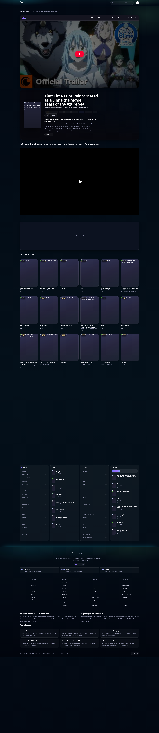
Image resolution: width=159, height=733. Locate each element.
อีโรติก (33, 591)
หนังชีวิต (85, 471)
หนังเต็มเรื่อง (55, 3)
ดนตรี (84, 524)
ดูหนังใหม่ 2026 (26, 478)
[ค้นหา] (112, 2)
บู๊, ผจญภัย (85, 511)
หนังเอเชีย (24, 481)
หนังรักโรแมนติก (86, 504)
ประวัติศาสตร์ (86, 521)
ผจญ (47, 115)
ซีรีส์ (33, 588)
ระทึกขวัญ (85, 478)
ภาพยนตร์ (33, 585)
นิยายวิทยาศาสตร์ (87, 488)
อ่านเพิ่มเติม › (49, 134)
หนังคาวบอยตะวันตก (87, 531)
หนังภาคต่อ (25, 474)
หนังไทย (24, 514)
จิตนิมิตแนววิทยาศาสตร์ (88, 514)
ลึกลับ (84, 494)
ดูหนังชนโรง (25, 497)
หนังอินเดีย (24, 511)
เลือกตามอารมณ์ (82, 3)
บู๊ (94, 585)
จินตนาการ (88, 112)
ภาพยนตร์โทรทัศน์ (87, 534)
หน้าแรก (33, 583)
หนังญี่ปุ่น (24, 524)
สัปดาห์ (124, 471)
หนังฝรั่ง (24, 471)
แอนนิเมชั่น (53, 115)
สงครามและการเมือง (87, 537)
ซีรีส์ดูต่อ (64, 3)
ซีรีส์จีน (24, 501)
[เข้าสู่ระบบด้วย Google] (137, 2)
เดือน (133, 471)
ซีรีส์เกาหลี (24, 494)
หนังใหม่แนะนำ (25, 504)
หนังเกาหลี (24, 531)
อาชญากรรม (86, 491)
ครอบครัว (85, 508)
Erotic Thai (25, 534)
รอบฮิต (47, 3)
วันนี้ (116, 471)
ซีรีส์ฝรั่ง (24, 491)
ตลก (95, 112)
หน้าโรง (40, 3)
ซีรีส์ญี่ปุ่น (24, 527)
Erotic (23, 508)
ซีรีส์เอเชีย (24, 488)
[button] (79, 54)
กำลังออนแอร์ (25, 521)
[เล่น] (79, 181)
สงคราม (84, 527)
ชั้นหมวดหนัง (72, 3)
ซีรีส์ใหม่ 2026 (25, 484)
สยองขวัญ (85, 497)
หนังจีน (24, 517)
